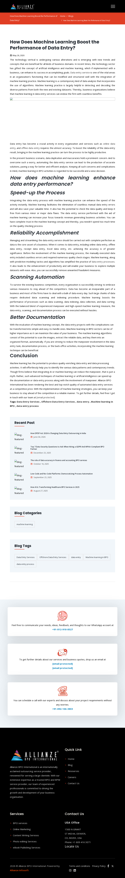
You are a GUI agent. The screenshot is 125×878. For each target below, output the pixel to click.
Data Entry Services (28, 401)
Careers (72, 777)
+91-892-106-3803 (62, 708)
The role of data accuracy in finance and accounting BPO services (58, 460)
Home (62, 16)
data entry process (27, 405)
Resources (73, 771)
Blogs (70, 16)
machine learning (25, 524)
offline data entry (30, 147)
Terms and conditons (79, 866)
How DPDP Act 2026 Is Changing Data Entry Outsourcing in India (58, 433)
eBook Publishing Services (26, 847)
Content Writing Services (26, 835)
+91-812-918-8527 (62, 629)
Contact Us (73, 783)
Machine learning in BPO (97, 557)
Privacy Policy (98, 866)
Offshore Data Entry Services (58, 401)
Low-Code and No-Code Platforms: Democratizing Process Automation (61, 474)
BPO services (20, 823)
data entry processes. (103, 261)
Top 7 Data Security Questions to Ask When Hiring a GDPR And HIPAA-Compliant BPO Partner (67, 448)
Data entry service (80, 72)
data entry (83, 401)
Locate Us (72, 846)
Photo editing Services (25, 841)
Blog (70, 764)
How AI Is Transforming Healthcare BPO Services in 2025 (54, 487)
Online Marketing (22, 829)
